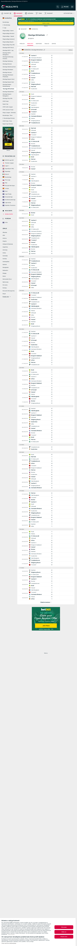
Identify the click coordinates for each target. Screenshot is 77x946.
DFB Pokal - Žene (7, 121)
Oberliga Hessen (7, 72)
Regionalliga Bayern (8, 42)
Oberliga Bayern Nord (8, 79)
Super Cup (5, 104)
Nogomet (24, 29)
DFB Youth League (8, 107)
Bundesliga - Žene (7, 115)
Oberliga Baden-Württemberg (7, 85)
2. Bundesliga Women (9, 118)
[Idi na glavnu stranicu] (14, 6)
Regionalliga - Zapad (8, 36)
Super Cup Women (8, 124)
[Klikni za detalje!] (45, 56)
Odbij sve (63, 932)
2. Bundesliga (6, 25)
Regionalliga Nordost (8, 33)
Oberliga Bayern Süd (8, 82)
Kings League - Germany (9, 112)
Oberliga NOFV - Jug (8, 50)
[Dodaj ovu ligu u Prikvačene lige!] (47, 35)
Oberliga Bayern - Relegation (7, 95)
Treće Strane (11, 934)
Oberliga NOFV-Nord (8, 47)
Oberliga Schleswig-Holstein (8, 57)
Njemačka (35, 29)
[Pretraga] (58, 7)
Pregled (22, 43)
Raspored (39, 43)
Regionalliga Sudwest (9, 39)
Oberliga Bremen (7, 64)
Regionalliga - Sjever (8, 30)
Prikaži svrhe (63, 936)
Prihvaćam (64, 927)
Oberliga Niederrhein (8, 91)
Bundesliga (6, 22)
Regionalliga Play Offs (9, 44)
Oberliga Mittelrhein (8, 89)
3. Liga (4, 28)
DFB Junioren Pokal (8, 109)
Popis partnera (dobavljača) (9, 943)
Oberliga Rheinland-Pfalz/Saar (8, 75)
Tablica (46, 43)
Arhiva (54, 43)
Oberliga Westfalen (8, 69)
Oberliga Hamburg (8, 61)
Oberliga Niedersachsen (9, 67)
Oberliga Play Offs (7, 98)
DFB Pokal (5, 101)
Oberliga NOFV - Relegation (7, 53)
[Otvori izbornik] (72, 7)
